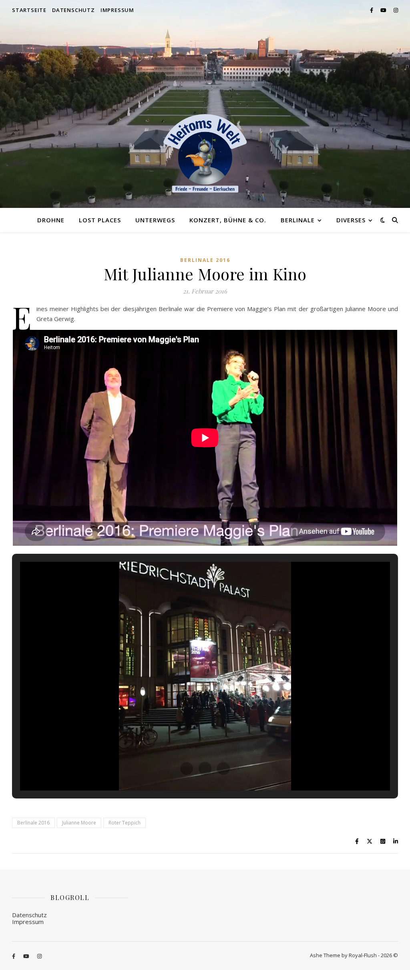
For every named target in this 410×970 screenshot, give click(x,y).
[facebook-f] (372, 10)
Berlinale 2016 (205, 260)
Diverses (351, 220)
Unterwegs (155, 220)
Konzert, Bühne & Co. (227, 220)
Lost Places (100, 220)
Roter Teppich (125, 822)
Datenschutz (73, 10)
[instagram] (396, 10)
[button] (186, 768)
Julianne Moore (79, 822)
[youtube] (384, 10)
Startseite (29, 10)
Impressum (117, 10)
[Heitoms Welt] (205, 154)
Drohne (50, 220)
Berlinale (298, 220)
